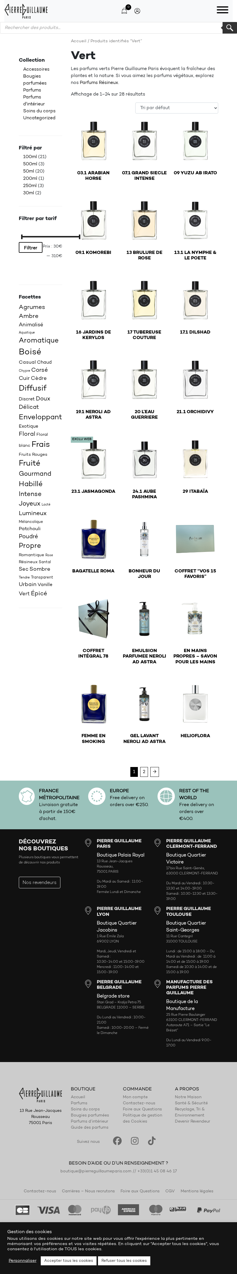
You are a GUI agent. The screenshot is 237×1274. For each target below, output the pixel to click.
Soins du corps (39, 111)
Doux (43, 399)
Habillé (31, 484)
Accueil (78, 41)
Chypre (24, 371)
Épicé (39, 594)
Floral (27, 434)
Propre (30, 546)
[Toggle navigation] (222, 11)
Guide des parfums (89, 1128)
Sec (23, 569)
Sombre (39, 569)
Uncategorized (39, 118)
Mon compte (135, 1097)
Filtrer (30, 248)
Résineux (28, 562)
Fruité (29, 464)
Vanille (45, 585)
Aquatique (27, 332)
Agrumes (32, 307)
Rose (49, 555)
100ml (30, 157)
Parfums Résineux (99, 82)
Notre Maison (188, 1097)
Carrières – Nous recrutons (88, 1191)
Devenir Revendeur (192, 1122)
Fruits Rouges (33, 455)
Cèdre (39, 378)
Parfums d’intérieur (89, 1122)
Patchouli (30, 528)
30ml (28, 193)
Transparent (42, 577)
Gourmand (35, 474)
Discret (27, 399)
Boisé (30, 352)
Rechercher (230, 28)
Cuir (24, 378)
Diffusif (33, 389)
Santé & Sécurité (191, 1103)
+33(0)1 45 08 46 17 (157, 1171)
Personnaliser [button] (22, 1261)
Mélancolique (31, 522)
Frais (41, 445)
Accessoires (36, 69)
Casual (27, 362)
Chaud (44, 362)
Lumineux (33, 513)
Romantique (31, 555)
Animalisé (31, 325)
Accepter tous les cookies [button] (68, 1261)
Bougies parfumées (90, 1116)
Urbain (27, 584)
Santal (45, 562)
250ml (30, 186)
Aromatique (39, 340)
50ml (28, 171)
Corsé (39, 370)
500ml (30, 164)
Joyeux (29, 504)
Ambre (28, 316)
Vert (24, 594)
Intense (30, 494)
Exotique (28, 426)
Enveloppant (40, 417)
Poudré (28, 537)
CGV (170, 1191)
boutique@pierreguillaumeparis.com (96, 1171)
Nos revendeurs (40, 883)
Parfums (32, 90)
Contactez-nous (139, 1103)
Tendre (24, 577)
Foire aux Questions (142, 1110)
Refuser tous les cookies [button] (124, 1261)
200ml (30, 178)
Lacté (46, 504)
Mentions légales (197, 1191)
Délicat (29, 407)
